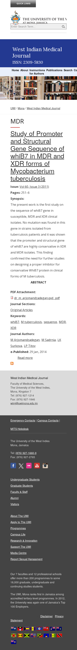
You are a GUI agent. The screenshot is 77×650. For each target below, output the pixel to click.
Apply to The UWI (20, 522)
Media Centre (18, 553)
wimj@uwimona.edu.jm (24, 403)
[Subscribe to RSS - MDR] (11, 364)
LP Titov (30, 346)
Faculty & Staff (18, 492)
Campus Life (17, 534)
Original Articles (21, 310)
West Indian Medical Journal (43, 108)
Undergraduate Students (25, 479)
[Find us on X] (21, 467)
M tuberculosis (31, 322)
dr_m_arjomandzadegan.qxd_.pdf (37, 298)
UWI (13, 108)
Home (15, 70)
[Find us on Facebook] (13, 467)
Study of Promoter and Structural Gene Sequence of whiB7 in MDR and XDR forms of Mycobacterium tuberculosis (37, 156)
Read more (25, 358)
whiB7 (14, 322)
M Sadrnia (48, 340)
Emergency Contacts (22, 420)
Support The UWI (20, 547)
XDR (13, 328)
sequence (50, 322)
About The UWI (19, 516)
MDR (62, 322)
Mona (21, 108)
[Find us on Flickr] (29, 467)
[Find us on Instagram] (45, 467)
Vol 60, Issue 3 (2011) (34, 187)
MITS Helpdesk (19, 429)
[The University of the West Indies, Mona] (38, 17)
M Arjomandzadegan (25, 340)
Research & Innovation (23, 540)
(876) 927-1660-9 (26, 453)
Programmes (18, 528)
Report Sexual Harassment (26, 559)
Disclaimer (46, 616)
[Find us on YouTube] (37, 467)
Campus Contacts (47, 420)
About (24, 70)
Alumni (14, 498)
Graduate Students (21, 485)
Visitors (14, 504)
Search (68, 70)
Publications (54, 70)
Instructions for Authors (37, 71)
